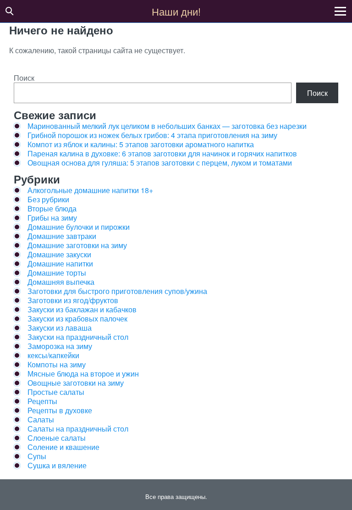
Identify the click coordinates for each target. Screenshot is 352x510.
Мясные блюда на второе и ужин (83, 373)
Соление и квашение (63, 447)
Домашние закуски (59, 254)
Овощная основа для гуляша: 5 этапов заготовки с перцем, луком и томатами (160, 162)
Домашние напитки (60, 263)
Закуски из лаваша (60, 327)
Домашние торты (57, 272)
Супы (37, 456)
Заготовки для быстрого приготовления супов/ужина (117, 291)
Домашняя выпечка (61, 282)
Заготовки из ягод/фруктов (73, 300)
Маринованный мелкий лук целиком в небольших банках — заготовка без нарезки (167, 126)
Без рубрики (48, 199)
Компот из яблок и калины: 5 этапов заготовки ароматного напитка (141, 144)
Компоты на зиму (57, 364)
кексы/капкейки (53, 355)
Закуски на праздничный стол (78, 337)
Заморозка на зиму (60, 346)
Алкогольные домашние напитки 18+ (90, 190)
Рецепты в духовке (60, 410)
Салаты (41, 419)
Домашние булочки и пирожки (79, 227)
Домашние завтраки (62, 236)
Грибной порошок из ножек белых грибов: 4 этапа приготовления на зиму (152, 135)
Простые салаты (56, 392)
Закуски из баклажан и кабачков (82, 309)
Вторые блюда (52, 208)
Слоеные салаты (57, 437)
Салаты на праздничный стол (78, 428)
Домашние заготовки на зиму (77, 245)
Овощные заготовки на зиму (76, 382)
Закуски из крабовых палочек (77, 318)
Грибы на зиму (52, 217)
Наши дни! (176, 11)
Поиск (24, 77)
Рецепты (42, 401)
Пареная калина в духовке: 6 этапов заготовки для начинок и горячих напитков (162, 153)
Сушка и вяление (57, 465)
